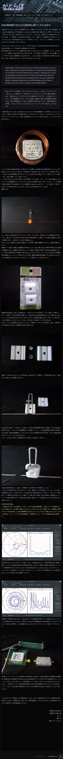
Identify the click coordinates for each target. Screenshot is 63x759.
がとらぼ (13, 6)
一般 (13, 15)
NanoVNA (58, 721)
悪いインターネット (30, 15)
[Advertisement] (31, 737)
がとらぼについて (46, 15)
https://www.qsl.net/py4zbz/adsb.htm (11, 46)
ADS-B (53, 721)
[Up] (60, 756)
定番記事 (7, 15)
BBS (38, 15)
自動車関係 (19, 15)
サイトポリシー (39, 756)
